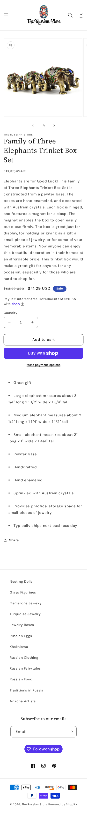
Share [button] (14, 540)
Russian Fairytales (25, 668)
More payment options (43, 365)
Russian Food (21, 679)
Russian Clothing (24, 657)
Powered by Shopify (62, 804)
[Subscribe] (71, 731)
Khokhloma (19, 647)
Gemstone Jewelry (26, 603)
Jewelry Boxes (22, 625)
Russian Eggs (21, 636)
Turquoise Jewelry (25, 614)
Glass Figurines (23, 592)
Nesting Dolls (21, 581)
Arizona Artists (23, 701)
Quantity (10, 313)
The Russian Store (35, 804)
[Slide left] (33, 125)
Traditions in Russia (27, 690)
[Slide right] (54, 125)
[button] (6, 15)
